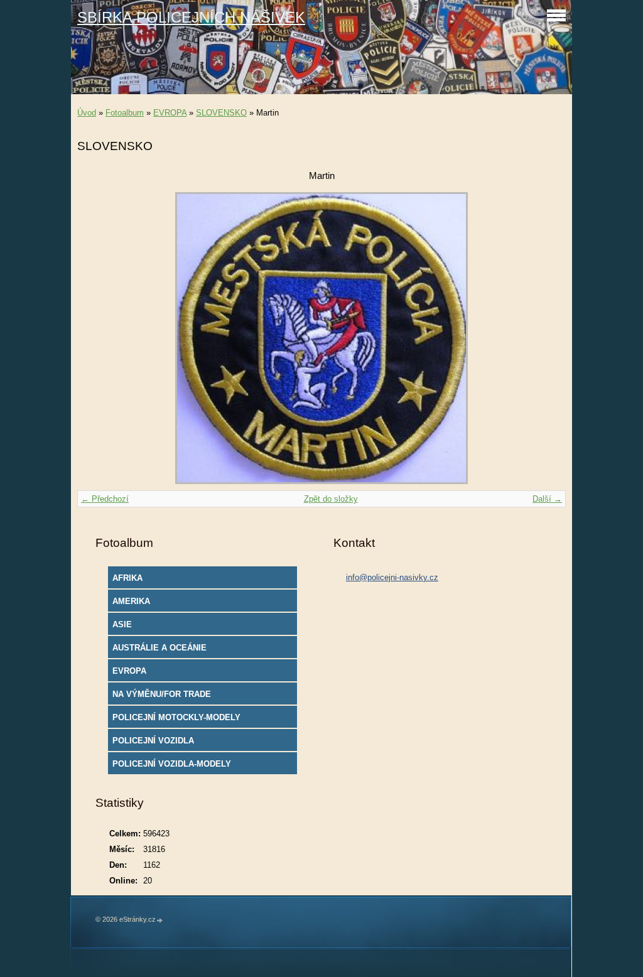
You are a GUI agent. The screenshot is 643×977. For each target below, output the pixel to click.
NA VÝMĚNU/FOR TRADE (161, 694)
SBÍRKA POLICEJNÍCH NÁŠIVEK (191, 17)
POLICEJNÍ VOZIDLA (153, 740)
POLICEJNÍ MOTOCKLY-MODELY (176, 717)
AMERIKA (131, 601)
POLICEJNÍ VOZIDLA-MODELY (171, 764)
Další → (547, 499)
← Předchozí (105, 499)
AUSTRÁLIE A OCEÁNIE (159, 647)
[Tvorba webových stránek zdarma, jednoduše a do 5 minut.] (160, 920)
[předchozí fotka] (98, 338)
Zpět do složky (331, 499)
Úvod (86, 112)
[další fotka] (545, 338)
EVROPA (169, 112)
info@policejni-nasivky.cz (392, 577)
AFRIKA (127, 578)
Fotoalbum (124, 112)
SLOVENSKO (221, 112)
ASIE (122, 624)
